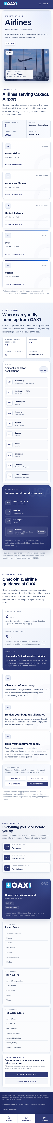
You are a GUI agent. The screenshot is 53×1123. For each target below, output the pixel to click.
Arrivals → (15, 778)
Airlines (9, 952)
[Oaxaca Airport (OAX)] (11, 4)
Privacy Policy (12, 1043)
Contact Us (11, 1024)
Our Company (12, 1028)
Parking (9, 938)
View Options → (18, 869)
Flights (9, 962)
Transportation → (37, 784)
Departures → (37, 778)
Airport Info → (15, 784)
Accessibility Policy (14, 1038)
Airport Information (14, 933)
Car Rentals (11, 990)
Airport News (11, 1019)
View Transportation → (26, 1074)
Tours (9, 1000)
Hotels (9, 995)
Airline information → (14, 165)
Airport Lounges (13, 957)
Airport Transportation (15, 981)
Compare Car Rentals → (26, 1081)
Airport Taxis (11, 986)
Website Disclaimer (14, 1047)
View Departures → (19, 858)
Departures (11, 947)
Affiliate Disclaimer (13, 1033)
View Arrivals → (17, 848)
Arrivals (9, 943)
